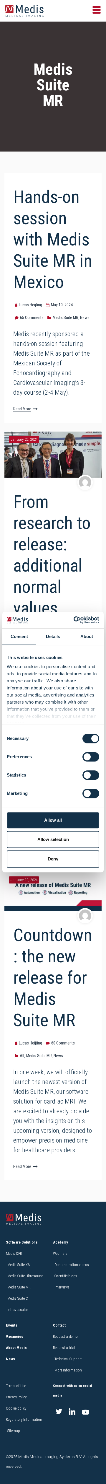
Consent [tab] (19, 636)
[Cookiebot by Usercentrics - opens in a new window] (74, 620)
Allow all (53, 820)
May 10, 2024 (62, 304)
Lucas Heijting (30, 304)
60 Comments (63, 1043)
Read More (22, 408)
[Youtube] (85, 1412)
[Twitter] (58, 1412)
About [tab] (86, 636)
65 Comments (32, 317)
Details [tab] (53, 636)
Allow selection (53, 839)
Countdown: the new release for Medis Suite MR (52, 978)
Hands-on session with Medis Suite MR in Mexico (52, 239)
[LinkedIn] (72, 1412)
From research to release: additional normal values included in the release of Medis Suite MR (52, 597)
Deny (53, 858)
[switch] (90, 756)
